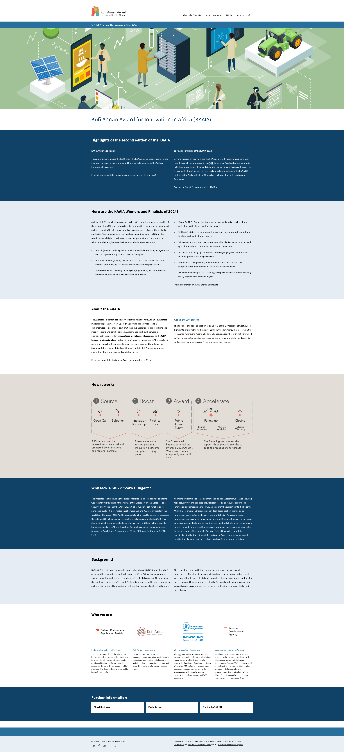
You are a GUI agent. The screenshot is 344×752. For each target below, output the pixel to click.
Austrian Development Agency (230, 744)
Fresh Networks (211, 170)
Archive (240, 15)
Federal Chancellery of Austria (199, 741)
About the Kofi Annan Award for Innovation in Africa (126, 360)
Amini (180, 170)
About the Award (213, 15)
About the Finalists (192, 15)
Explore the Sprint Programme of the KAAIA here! (197, 187)
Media (229, 15)
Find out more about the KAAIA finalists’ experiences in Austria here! (123, 174)
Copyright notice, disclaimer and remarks (108, 741)
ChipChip (191, 170)
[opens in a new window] (93, 746)
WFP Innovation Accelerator (199, 744)
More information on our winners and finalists (196, 284)
